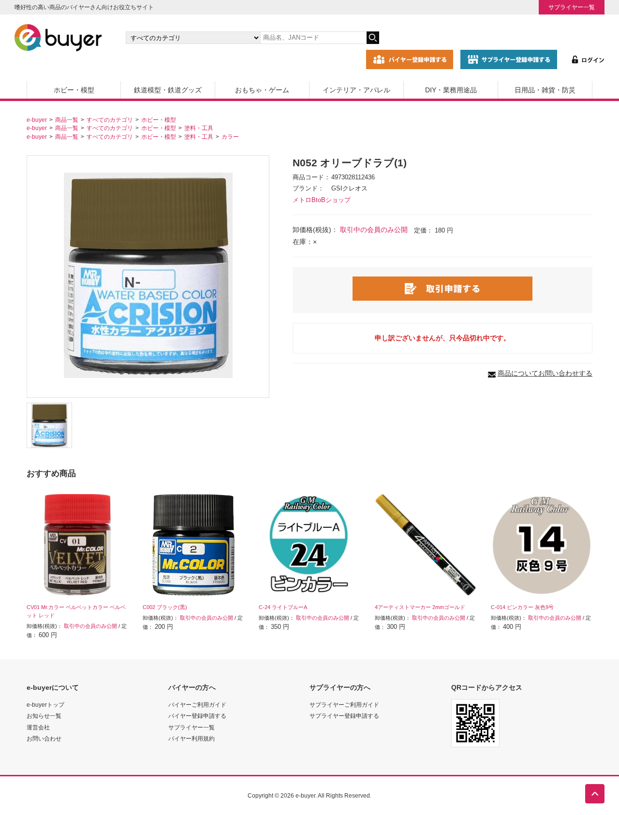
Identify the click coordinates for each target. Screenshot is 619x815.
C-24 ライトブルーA (283, 607)
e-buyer (37, 119)
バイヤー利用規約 (191, 738)
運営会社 (38, 727)
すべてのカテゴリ (110, 119)
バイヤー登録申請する (197, 716)
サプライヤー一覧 (571, 7)
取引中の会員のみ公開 (374, 229)
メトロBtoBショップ (322, 200)
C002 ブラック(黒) (165, 607)
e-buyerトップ (45, 704)
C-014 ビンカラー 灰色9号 (522, 607)
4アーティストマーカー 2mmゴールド (420, 607)
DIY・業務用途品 (451, 90)
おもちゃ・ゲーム (262, 90)
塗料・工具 (198, 128)
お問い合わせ (44, 738)
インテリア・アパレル (356, 90)
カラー (230, 136)
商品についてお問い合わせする (545, 373)
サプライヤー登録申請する (344, 716)
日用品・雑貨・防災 (545, 90)
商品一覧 (66, 119)
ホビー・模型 (74, 90)
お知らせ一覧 (44, 716)
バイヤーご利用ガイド (197, 704)
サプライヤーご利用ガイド (344, 704)
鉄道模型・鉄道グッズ (168, 90)
